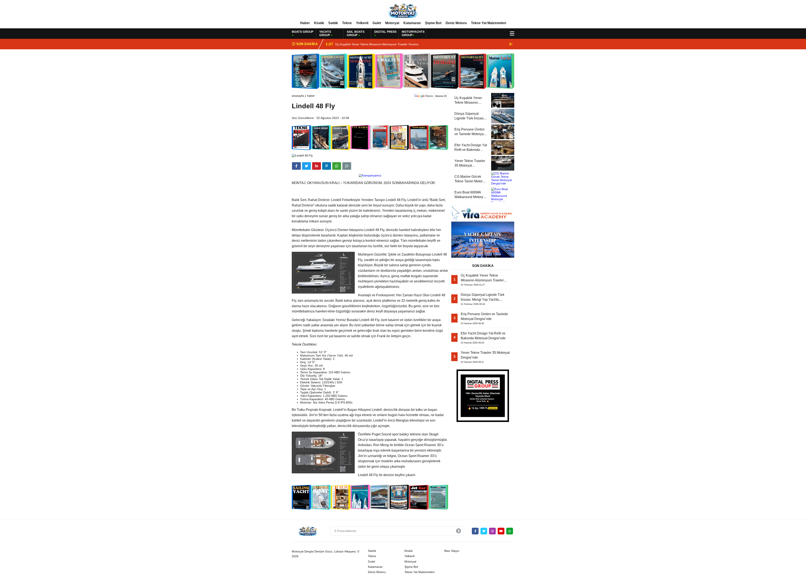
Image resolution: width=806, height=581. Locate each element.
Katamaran (412, 23)
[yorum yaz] (346, 166)
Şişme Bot (433, 23)
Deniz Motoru (456, 23)
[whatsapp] (509, 531)
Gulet (377, 23)
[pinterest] (326, 166)
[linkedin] (316, 166)
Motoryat (392, 23)
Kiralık (319, 23)
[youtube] (501, 531)
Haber (305, 23)
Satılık (333, 23)
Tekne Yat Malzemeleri (488, 23)
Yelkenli (362, 23)
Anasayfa (298, 95)
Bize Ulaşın (451, 550)
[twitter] (306, 166)
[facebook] (296, 166)
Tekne (347, 23)
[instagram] (492, 531)
